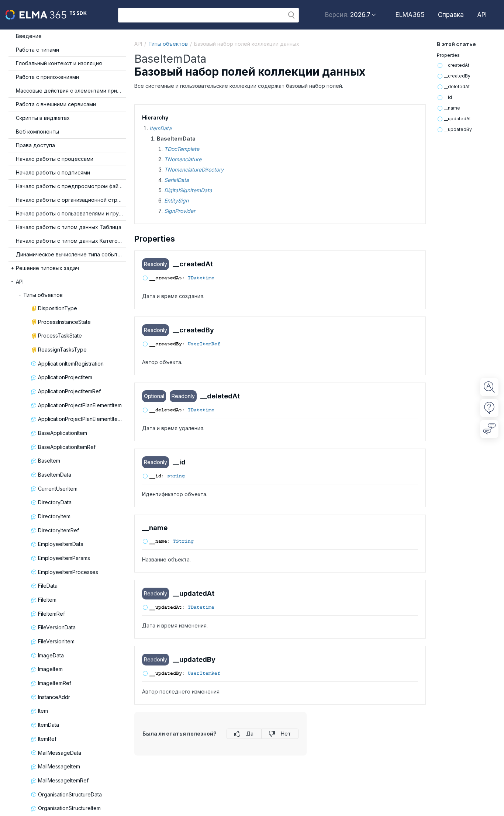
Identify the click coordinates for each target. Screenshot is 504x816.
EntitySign (176, 200)
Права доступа (35, 145)
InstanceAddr (54, 697)
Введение (29, 36)
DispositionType (57, 308)
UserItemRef (204, 344)
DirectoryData (55, 502)
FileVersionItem (56, 641)
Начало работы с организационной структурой (71, 200)
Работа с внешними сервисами (56, 104)
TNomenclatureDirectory (194, 169)
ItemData (48, 725)
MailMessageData (59, 753)
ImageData (51, 655)
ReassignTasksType (62, 349)
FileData (48, 585)
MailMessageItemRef (63, 780)
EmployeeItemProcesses (68, 572)
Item (43, 711)
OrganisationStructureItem (69, 808)
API (482, 14)
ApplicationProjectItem (65, 377)
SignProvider (179, 211)
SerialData (176, 180)
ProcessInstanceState (64, 322)
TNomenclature (182, 159)
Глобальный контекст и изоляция (59, 63)
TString (183, 541)
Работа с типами (37, 49)
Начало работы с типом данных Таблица (68, 227)
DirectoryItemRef (58, 530)
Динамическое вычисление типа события (70, 254)
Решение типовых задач (47, 268)
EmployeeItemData (60, 544)
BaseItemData (54, 474)
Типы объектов (43, 295)
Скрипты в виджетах (43, 118)
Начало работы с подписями (53, 172)
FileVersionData (57, 627)
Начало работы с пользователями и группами (71, 213)
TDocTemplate (181, 149)
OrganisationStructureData (70, 794)
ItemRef (47, 739)
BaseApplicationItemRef (67, 447)
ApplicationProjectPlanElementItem (80, 405)
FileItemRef (51, 614)
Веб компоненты (37, 131)
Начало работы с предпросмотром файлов (71, 186)
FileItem (47, 600)
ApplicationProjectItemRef (69, 391)
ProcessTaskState (60, 335)
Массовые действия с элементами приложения (71, 90)
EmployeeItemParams (64, 558)
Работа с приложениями (47, 77)
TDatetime (201, 278)
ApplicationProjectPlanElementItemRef (82, 419)
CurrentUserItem (57, 488)
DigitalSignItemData (188, 190)
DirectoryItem (54, 516)
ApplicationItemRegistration (71, 363)
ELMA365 (410, 14)
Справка (451, 14)
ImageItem (50, 669)
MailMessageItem (59, 766)
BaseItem (49, 460)
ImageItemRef (54, 683)
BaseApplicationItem (62, 433)
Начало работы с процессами (54, 159)
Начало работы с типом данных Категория (71, 241)
